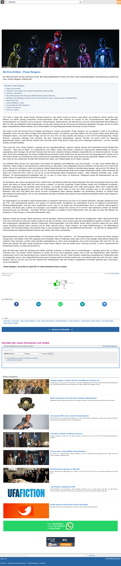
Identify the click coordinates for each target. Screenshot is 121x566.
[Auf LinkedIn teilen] (104, 304)
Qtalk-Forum (3, 559)
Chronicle (7, 321)
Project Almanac (74, 321)
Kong (38, 321)
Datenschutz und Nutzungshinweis (17, 563)
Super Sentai (95, 321)
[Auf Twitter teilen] (38, 304)
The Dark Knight (107, 321)
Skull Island (85, 321)
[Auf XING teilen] (82, 304)
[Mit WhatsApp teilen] (60, 304)
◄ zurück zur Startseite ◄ (60, 329)
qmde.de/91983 (115, 273)
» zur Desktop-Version (113, 559)
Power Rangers (61, 321)
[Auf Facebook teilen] (16, 304)
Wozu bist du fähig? (11, 323)
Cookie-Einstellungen (33, 563)
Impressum (3, 563)
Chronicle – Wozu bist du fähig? (23, 321)
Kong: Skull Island (48, 321)
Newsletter (42, 563)
